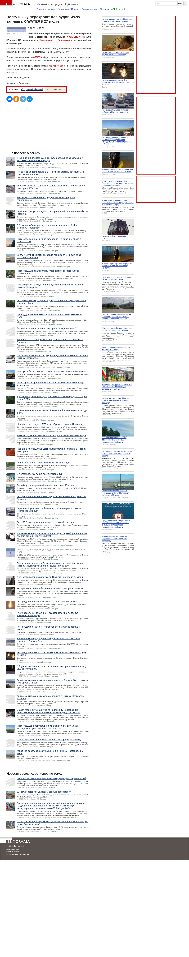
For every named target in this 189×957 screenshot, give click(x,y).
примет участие (58, 66)
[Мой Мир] (29, 99)
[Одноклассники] (16, 99)
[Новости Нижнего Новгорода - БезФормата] (15, 3)
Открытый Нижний (32, 89)
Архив (51, 9)
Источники (63, 9)
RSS (27, 854)
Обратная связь (12, 849)
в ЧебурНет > (118, 9)
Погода (75, 9)
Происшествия (89, 9)
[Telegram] (23, 99)
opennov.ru (15, 33)
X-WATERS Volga (76, 37)
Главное (41, 9)
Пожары (104, 9)
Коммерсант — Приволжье (55, 40)
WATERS (37, 57)
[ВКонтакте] (9, 99)
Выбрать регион (12, 851)
